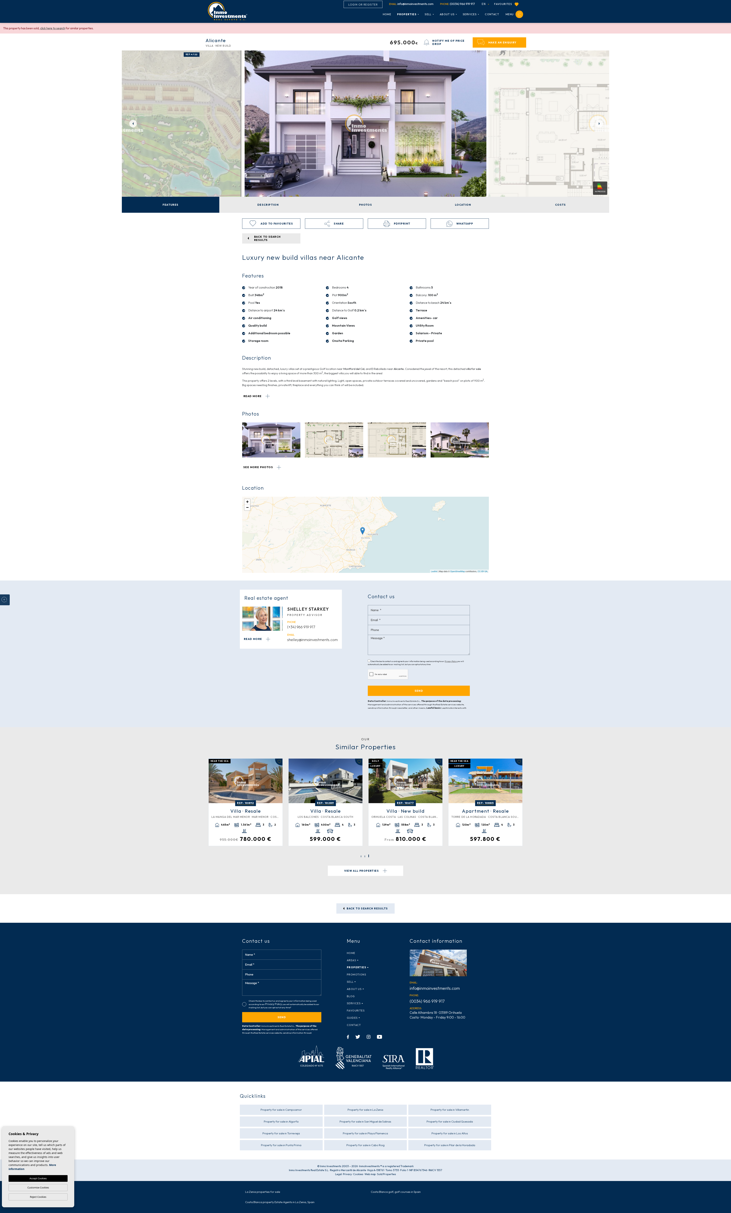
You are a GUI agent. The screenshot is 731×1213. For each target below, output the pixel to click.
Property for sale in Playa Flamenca (365, 1133)
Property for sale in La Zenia (365, 1109)
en (484, 4)
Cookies (358, 1174)
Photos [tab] (365, 204)
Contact (492, 14)
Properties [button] (407, 14)
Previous (131, 123)
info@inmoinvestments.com (411, 4)
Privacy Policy (451, 661)
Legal (338, 1174)
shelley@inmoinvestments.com (312, 639)
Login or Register (363, 4)
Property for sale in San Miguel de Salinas (365, 1121)
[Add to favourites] (279, 762)
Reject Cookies (38, 1197)
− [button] (247, 507)
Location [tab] (463, 204)
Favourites (503, 4)
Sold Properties (386, 1174)
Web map (370, 1174)
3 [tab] (368, 856)
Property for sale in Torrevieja (281, 1133)
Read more (253, 396)
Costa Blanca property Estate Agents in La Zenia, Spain (279, 1202)
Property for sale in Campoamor (281, 1109)
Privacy (347, 1174)
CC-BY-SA (482, 571)
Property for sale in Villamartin (450, 1109)
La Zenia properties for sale (262, 1192)
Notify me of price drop (448, 42)
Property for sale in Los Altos (450, 1133)
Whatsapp (464, 223)
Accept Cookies (38, 1178)
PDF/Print (401, 223)
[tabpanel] (245, 801)
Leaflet (434, 571)
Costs (560, 204)
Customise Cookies (38, 1187)
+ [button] (247, 501)
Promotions (356, 974)
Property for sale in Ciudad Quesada (450, 1121)
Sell (428, 14)
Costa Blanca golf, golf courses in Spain (396, 1192)
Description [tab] (268, 204)
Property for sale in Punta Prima (281, 1145)
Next (599, 123)
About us (447, 14)
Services (470, 14)
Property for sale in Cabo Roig (365, 1145)
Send (282, 1017)
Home (387, 14)
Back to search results (367, 908)
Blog (351, 996)
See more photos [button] (258, 467)
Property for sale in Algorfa (281, 1121)
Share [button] (338, 223)
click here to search (52, 28)
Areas (351, 960)
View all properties (362, 870)
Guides (352, 1017)
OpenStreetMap (457, 571)
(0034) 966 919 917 (457, 4)
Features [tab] (170, 204)
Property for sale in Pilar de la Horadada (449, 1145)
